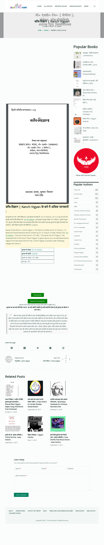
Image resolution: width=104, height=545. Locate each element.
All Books (48, 6)
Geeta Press (78, 240)
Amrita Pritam (78, 232)
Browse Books (61, 6)
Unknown (77, 190)
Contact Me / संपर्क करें (34, 511)
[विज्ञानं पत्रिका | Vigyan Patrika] (37, 423)
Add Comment (21, 476)
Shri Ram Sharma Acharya (82, 211)
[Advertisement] (37, 59)
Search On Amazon (37, 301)
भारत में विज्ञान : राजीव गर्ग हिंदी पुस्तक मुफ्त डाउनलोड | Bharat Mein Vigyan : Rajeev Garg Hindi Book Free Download (14, 404)
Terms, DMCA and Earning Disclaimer (61, 511)
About (11, 511)
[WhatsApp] (50, 348)
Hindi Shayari (79, 511)
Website (70, 468)
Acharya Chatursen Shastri (82, 215)
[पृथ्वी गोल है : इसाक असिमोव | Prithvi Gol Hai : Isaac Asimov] (15, 423)
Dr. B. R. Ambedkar (79, 227)
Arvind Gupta (78, 194)
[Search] (94, 6)
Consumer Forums (15, 513)
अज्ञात (75, 206)
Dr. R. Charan (29, 219)
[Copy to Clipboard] (63, 348)
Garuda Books (75, 6)
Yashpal (76, 244)
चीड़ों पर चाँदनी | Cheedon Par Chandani (88, 111)
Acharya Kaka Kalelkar (81, 257)
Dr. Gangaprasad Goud (81, 223)
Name (18, 468)
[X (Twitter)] (24, 348)
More (86, 6)
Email (44, 468)
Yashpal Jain (78, 269)
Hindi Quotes (91, 511)
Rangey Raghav (79, 252)
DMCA (45, 511)
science (59, 26)
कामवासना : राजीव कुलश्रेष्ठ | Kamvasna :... (90, 140)
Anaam (76, 198)
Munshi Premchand (80, 219)
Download (37, 295)
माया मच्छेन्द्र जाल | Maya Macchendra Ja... (90, 92)
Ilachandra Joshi (79, 265)
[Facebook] (11, 348)
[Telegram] (37, 348)
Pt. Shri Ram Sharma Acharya (83, 261)
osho (75, 202)
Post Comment (21, 495)
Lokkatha (77, 236)
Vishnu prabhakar (79, 248)
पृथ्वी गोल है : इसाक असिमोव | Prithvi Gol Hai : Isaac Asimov (14, 437)
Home (39, 6)
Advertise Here (20, 511)
